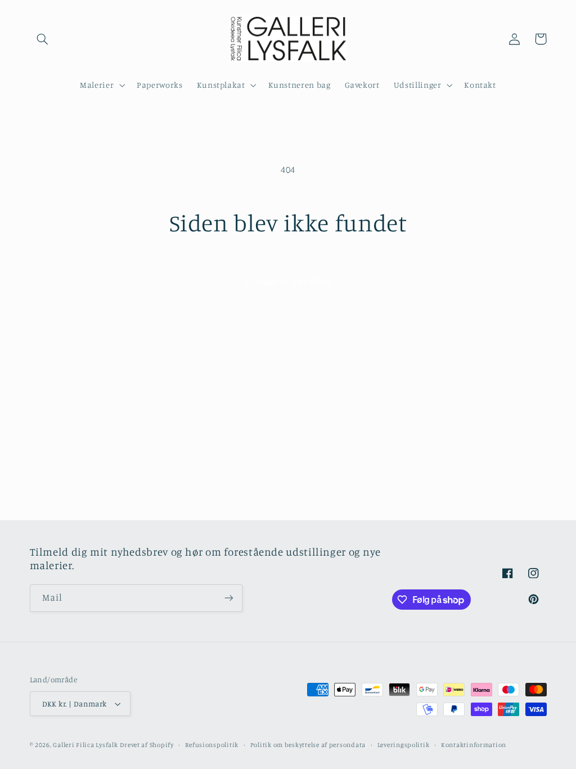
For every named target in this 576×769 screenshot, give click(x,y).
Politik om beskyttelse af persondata (308, 745)
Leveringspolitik (403, 745)
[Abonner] (228, 598)
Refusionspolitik (211, 745)
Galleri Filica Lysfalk (85, 745)
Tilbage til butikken (288, 281)
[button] (43, 39)
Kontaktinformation (473, 745)
